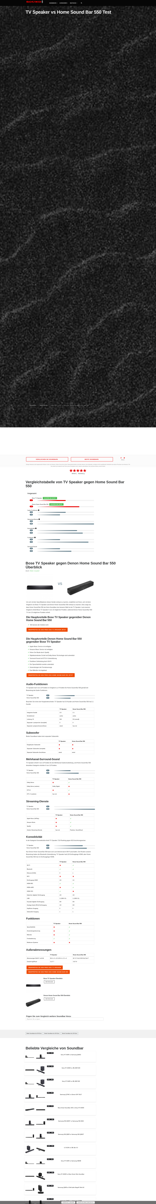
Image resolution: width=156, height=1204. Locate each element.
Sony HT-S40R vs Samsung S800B (71, 1161)
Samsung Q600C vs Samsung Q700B (71, 1200)
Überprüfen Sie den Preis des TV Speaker (44, 967)
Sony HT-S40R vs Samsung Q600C (71, 1054)
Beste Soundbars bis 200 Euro (69, 1033)
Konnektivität (31, 528)
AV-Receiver (63, 3)
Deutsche (73, 3)
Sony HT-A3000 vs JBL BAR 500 (71, 1068)
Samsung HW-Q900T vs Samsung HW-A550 (71, 1121)
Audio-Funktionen (32, 510)
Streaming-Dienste (32, 519)
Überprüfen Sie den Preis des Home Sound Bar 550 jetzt (50, 675)
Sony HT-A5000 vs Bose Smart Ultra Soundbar (71, 1174)
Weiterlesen (49, 981)
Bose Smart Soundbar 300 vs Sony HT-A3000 (71, 1107)
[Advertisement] (78, 441)
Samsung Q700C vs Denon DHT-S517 (71, 1094)
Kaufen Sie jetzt (50, 498)
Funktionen (30, 537)
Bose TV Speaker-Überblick (53, 978)
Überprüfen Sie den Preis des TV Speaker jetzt (47, 629)
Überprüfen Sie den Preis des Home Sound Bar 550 (48, 972)
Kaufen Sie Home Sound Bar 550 (86, 1202)
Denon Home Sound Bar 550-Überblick (57, 995)
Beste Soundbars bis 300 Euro (51, 1033)
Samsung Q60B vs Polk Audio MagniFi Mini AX (71, 1187)
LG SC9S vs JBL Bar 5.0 (71, 1147)
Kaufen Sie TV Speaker (68, 1202)
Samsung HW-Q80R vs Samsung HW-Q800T (71, 1134)
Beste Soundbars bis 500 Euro (34, 1033)
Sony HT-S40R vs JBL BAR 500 (71, 1081)
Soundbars (52, 3)
